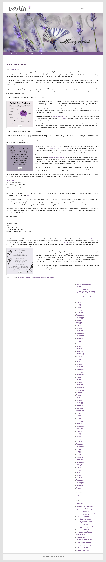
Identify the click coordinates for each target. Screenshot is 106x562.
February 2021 (79, 402)
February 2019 (79, 441)
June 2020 (78, 415)
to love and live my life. (91, 238)
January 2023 (79, 368)
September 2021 (80, 390)
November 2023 (80, 354)
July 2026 (78, 304)
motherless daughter (35, 277)
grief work (22, 277)
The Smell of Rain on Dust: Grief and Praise (58, 148)
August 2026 (79, 302)
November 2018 (80, 446)
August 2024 (79, 340)
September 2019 (80, 430)
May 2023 (78, 361)
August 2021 (79, 392)
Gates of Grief (10, 180)
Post (77, 496)
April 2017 (78, 474)
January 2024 (79, 351)
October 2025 (79, 318)
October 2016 (79, 483)
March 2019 (79, 439)
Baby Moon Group (80, 537)
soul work (52, 277)
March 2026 (79, 310)
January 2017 (79, 479)
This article (66, 242)
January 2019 (79, 443)
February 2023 (79, 366)
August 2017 (79, 467)
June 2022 (78, 377)
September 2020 (80, 410)
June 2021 (78, 395)
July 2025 (78, 323)
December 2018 (80, 444)
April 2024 (78, 346)
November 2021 (80, 387)
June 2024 (78, 343)
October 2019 (79, 428)
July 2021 (78, 394)
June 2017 (78, 470)
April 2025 (78, 327)
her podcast (64, 118)
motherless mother (45, 277)
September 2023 (80, 358)
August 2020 (79, 412)
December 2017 (80, 461)
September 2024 (80, 338)
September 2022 (80, 374)
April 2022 (78, 381)
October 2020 (79, 408)
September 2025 (80, 320)
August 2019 (79, 431)
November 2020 (80, 407)
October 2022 (79, 372)
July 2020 (78, 413)
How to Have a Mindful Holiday (84, 545)
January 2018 (79, 459)
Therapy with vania (15, 53)
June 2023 (78, 359)
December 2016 (80, 480)
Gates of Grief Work (16, 64)
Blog (12, 277)
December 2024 (80, 333)
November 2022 (80, 371)
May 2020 (78, 417)
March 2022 (79, 382)
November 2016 (80, 482)
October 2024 (79, 337)
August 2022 (79, 376)
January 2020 (79, 423)
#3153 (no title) (80, 503)
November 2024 (80, 335)
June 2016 (78, 488)
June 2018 (78, 451)
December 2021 (80, 386)
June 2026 (78, 305)
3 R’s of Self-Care (80, 534)
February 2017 (79, 477)
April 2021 (78, 399)
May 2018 (78, 452)
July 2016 (78, 487)
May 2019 (78, 436)
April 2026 (78, 309)
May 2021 (78, 397)
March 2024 (79, 348)
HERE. (28, 195)
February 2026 (79, 312)
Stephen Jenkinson (58, 116)
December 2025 (80, 315)
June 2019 (78, 434)
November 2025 (80, 317)
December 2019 (80, 425)
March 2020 (79, 420)
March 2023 (79, 364)
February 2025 (79, 330)
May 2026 (78, 307)
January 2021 (79, 403)
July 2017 (78, 469)
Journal (54, 53)
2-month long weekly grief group (57, 157)
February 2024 (79, 350)
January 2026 (79, 314)
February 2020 (79, 421)
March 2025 (79, 328)
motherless (27, 277)
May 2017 (78, 472)
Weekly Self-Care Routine (82, 550)
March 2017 (79, 475)
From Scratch (26, 71)
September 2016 (80, 485)
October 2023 (79, 356)
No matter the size (59, 146)
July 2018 (78, 449)
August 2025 (79, 322)
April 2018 (78, 454)
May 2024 (78, 345)
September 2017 (80, 466)
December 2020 (80, 405)
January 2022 (79, 384)
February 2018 (79, 457)
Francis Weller (91, 205)
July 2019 (78, 433)
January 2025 (79, 332)
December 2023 (80, 353)
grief (18, 277)
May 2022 (78, 379)
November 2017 (80, 462)
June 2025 (78, 325)
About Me (48, 53)
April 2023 (78, 363)
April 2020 (78, 418)
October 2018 (79, 448)
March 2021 (79, 400)
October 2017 (79, 464)
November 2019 (80, 426)
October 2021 (79, 389)
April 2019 (78, 438)
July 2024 (78, 341)
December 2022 (80, 369)
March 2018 (79, 456)
